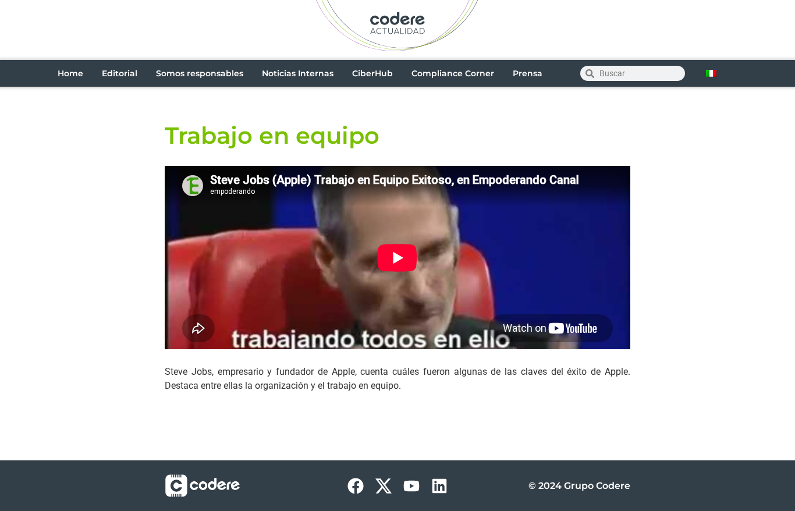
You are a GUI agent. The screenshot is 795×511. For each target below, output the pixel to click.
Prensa (527, 73)
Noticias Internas (297, 73)
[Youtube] (411, 486)
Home (70, 73)
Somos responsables (199, 73)
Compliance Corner (452, 73)
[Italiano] (711, 73)
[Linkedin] (439, 486)
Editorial (119, 73)
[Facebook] (355, 486)
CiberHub (372, 73)
